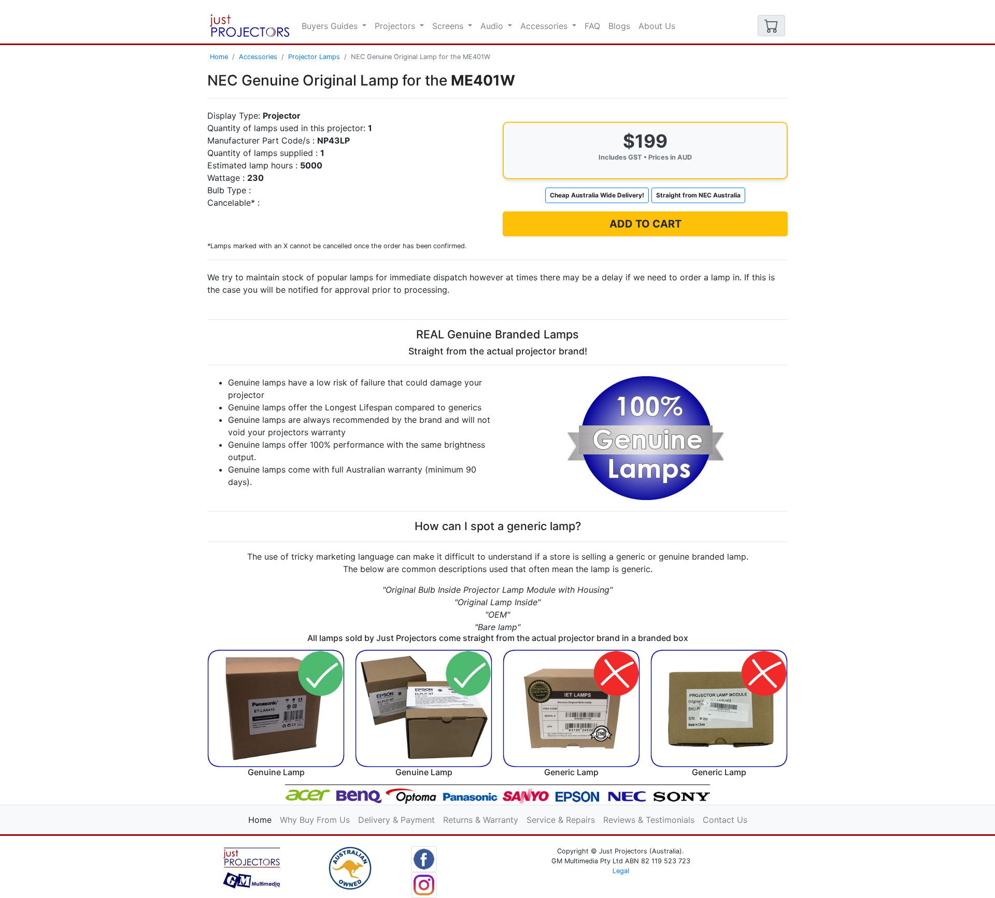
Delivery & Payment (396, 820)
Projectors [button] (396, 26)
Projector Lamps (314, 57)
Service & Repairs (561, 820)
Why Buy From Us (315, 820)
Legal (621, 871)
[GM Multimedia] (251, 867)
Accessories (258, 57)
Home (219, 57)
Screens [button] (449, 26)
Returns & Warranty (480, 820)
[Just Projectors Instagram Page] (424, 884)
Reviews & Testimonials (648, 820)
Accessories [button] (545, 26)
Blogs (619, 26)
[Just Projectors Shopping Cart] (771, 25)
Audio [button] (493, 26)
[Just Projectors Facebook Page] (424, 858)
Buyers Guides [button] (331, 26)
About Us (656, 26)
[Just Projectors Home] (249, 25)
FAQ (592, 26)
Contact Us (725, 820)
